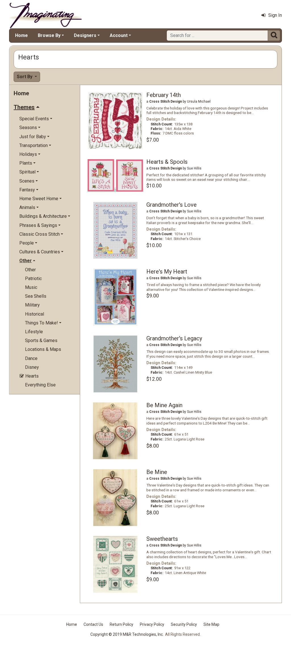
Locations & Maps (43, 349)
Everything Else (40, 385)
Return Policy (121, 624)
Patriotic (33, 278)
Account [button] (119, 35)
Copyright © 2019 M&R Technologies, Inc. (127, 634)
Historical (34, 314)
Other (30, 269)
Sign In (275, 15)
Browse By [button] (49, 35)
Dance (31, 358)
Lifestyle (34, 331)
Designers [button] (85, 35)
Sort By (25, 76)
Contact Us (93, 624)
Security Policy (184, 624)
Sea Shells (35, 296)
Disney (32, 367)
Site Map (211, 624)
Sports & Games (41, 340)
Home (21, 35)
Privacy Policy (152, 624)
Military (32, 305)
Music (31, 287)
